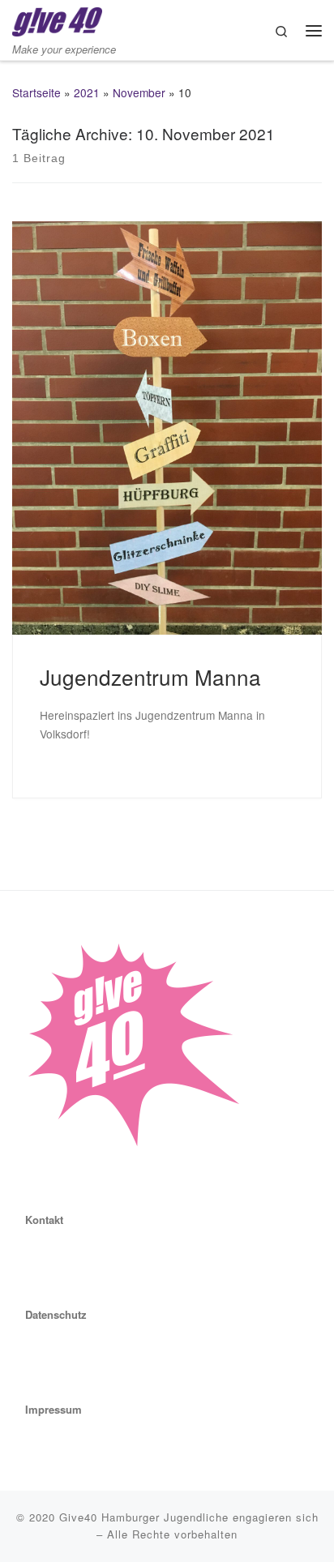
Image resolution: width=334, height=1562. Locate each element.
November (139, 92)
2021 (87, 92)
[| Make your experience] (57, 19)
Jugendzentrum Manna (150, 676)
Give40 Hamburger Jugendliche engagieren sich (189, 1517)
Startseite (36, 92)
